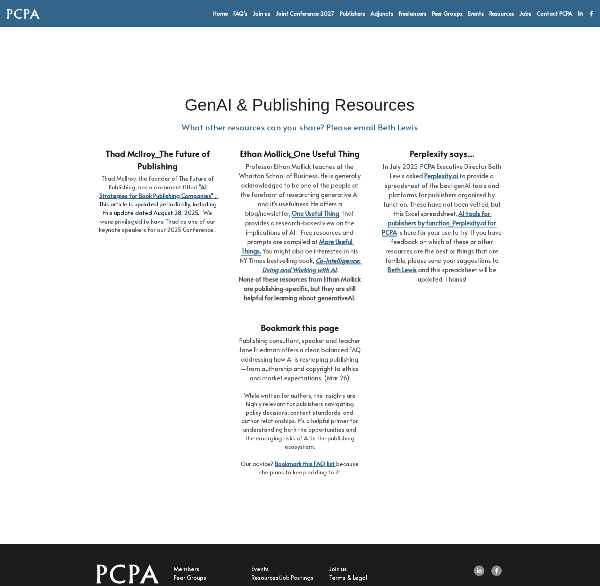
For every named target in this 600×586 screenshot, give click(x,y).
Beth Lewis (398, 127)
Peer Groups (190, 577)
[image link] (23, 13)
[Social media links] (580, 13)
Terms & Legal (348, 577)
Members (186, 569)
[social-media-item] (479, 571)
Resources (264, 577)
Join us (338, 569)
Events (260, 569)
